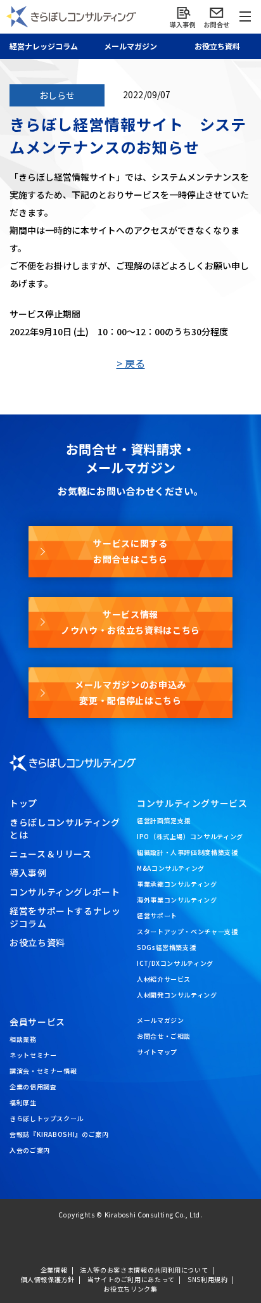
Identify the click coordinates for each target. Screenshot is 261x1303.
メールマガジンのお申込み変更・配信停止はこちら (130, 692)
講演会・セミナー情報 (43, 1070)
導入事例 (28, 872)
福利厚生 (23, 1102)
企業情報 (54, 1269)
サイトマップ (157, 1051)
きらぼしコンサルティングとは (65, 828)
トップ (23, 803)
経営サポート (157, 915)
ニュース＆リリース (51, 853)
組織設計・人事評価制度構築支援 (187, 852)
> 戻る (131, 363)
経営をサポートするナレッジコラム (65, 917)
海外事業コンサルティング (177, 899)
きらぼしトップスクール (47, 1118)
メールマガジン (160, 1020)
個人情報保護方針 (48, 1279)
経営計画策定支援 (164, 820)
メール (130, 46)
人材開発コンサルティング (177, 994)
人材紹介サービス (164, 979)
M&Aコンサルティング (171, 868)
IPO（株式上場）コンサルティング (190, 836)
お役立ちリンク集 (130, 1288)
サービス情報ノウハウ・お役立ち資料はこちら (130, 622)
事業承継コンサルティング (177, 884)
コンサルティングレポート (65, 891)
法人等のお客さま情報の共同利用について (144, 1269)
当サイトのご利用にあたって (131, 1279)
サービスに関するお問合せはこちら (130, 551)
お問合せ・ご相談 (164, 1036)
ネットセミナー (33, 1055)
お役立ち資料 (217, 46)
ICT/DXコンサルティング (175, 963)
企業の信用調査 (33, 1086)
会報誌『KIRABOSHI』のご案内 (59, 1134)
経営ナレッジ (44, 46)
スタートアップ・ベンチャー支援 (187, 931)
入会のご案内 (30, 1150)
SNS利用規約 (207, 1279)
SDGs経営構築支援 (166, 947)
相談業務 (23, 1039)
